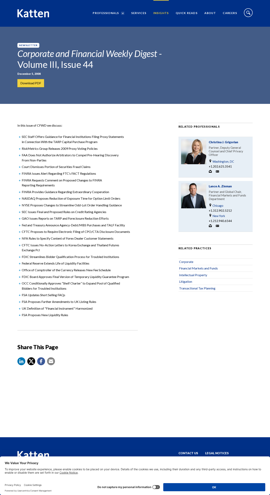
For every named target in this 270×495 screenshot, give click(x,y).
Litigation (185, 281)
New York (218, 216)
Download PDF (30, 83)
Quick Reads (186, 13)
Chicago (217, 205)
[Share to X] (31, 361)
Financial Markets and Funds (198, 268)
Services (138, 13)
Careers (230, 13)
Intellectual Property (193, 275)
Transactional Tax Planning (197, 288)
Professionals (106, 13)
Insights (161, 13)
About (210, 13)
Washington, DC (223, 161)
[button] (21, 361)
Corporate (186, 262)
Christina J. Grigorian (223, 142)
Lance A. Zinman (220, 186)
